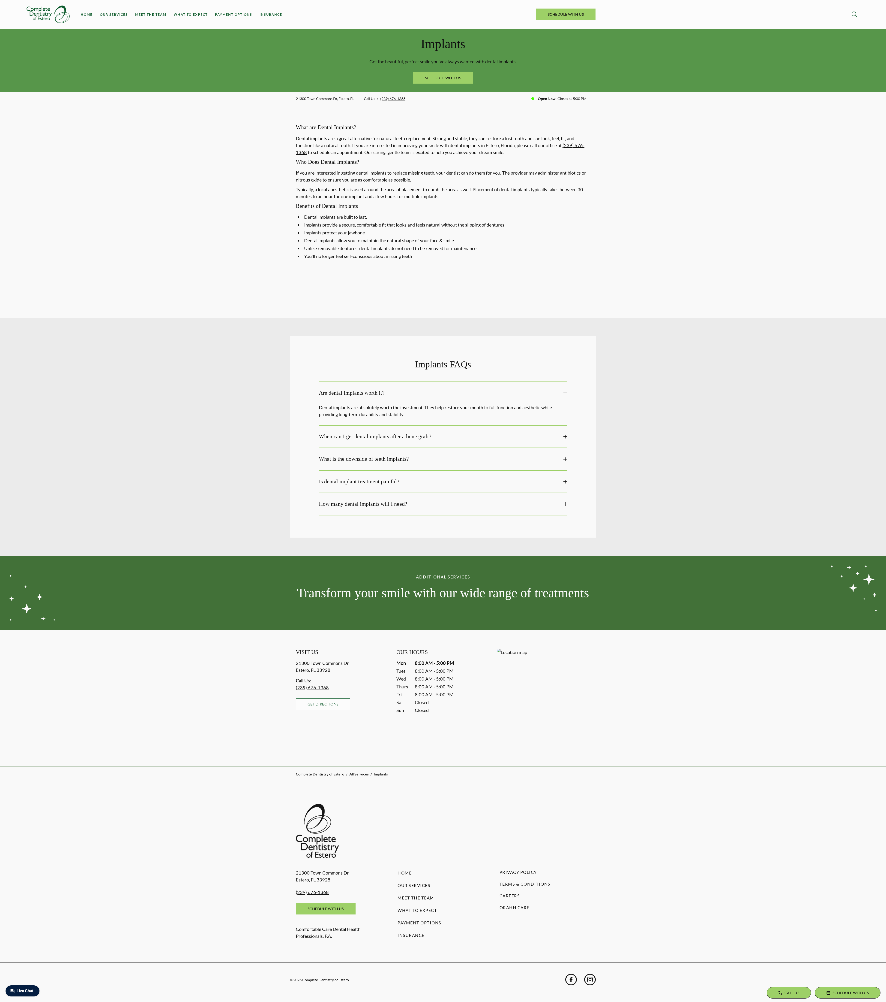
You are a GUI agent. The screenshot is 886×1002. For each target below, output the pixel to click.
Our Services (114, 14)
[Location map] (543, 698)
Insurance (271, 14)
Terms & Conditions (525, 884)
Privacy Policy (518, 872)
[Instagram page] (590, 979)
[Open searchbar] (854, 14)
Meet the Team (150, 14)
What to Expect (191, 14)
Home (87, 14)
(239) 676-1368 (392, 98)
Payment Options (233, 14)
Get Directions (323, 704)
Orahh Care (515, 907)
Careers (510, 895)
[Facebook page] (571, 979)
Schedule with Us (566, 14)
